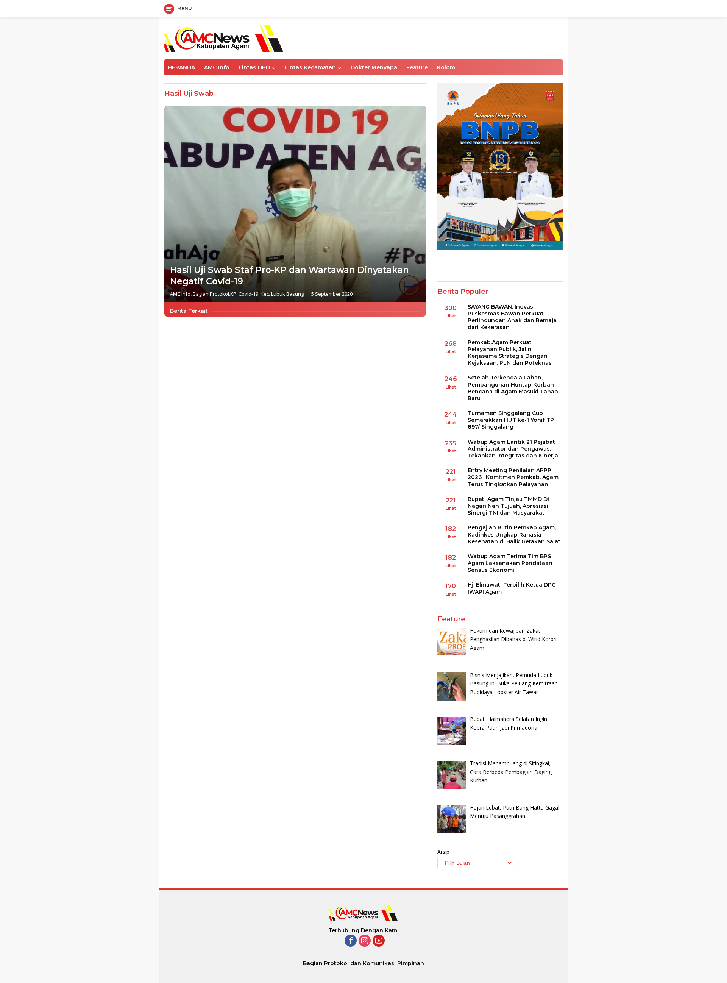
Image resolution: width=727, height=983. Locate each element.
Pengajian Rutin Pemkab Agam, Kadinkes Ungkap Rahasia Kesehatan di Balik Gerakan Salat (514, 534)
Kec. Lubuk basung (282, 293)
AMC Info (216, 67)
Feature (417, 67)
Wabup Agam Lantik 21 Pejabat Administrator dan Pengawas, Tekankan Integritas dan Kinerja (513, 448)
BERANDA (181, 67)
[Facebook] (351, 941)
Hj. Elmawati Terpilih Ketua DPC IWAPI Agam (511, 588)
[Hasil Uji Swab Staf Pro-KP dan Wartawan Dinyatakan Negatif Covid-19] (295, 204)
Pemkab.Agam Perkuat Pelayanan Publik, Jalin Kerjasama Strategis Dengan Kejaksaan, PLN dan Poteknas (510, 353)
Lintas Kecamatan (310, 67)
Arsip (443, 851)
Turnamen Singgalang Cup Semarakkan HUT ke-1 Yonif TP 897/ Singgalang (511, 420)
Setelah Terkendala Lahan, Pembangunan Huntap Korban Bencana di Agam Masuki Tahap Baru (513, 388)
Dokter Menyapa (374, 67)
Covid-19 (248, 293)
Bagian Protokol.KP (214, 293)
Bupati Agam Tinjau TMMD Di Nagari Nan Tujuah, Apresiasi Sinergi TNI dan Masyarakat (508, 506)
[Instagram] (365, 941)
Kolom (446, 67)
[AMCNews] (223, 37)
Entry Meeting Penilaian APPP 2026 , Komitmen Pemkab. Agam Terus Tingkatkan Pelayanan (513, 477)
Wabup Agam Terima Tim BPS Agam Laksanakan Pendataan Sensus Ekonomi (510, 563)
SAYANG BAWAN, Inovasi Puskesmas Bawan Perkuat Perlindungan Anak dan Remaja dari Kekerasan (512, 317)
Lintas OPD (254, 67)
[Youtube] (379, 941)
